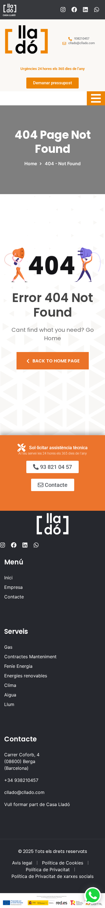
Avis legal (22, 863)
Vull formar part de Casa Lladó (37, 804)
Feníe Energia (18, 666)
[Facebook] (74, 9)
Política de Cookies (62, 863)
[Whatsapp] (96, 9)
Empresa (13, 587)
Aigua (10, 695)
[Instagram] (63, 9)
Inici (8, 577)
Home (31, 163)
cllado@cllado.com (24, 792)
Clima (10, 685)
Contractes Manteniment (30, 656)
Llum (9, 704)
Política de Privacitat (48, 869)
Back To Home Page (56, 361)
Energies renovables (25, 675)
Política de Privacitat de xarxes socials (52, 876)
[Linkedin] (85, 9)
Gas (8, 647)
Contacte (14, 597)
